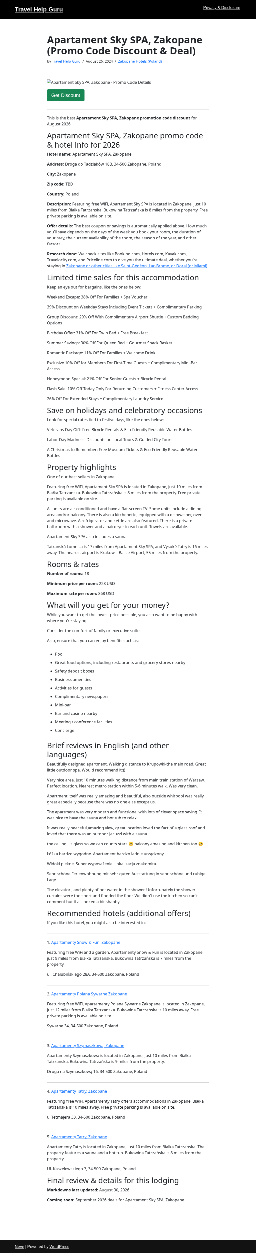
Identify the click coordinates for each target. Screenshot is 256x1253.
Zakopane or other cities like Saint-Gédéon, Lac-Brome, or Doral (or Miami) (136, 266)
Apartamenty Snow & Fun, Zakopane (85, 942)
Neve (19, 1247)
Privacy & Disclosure (221, 7)
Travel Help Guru (66, 61)
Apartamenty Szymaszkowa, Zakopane (87, 1045)
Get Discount (65, 95)
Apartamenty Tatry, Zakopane (79, 1091)
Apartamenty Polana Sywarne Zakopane (89, 994)
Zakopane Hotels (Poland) (140, 61)
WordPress (59, 1247)
